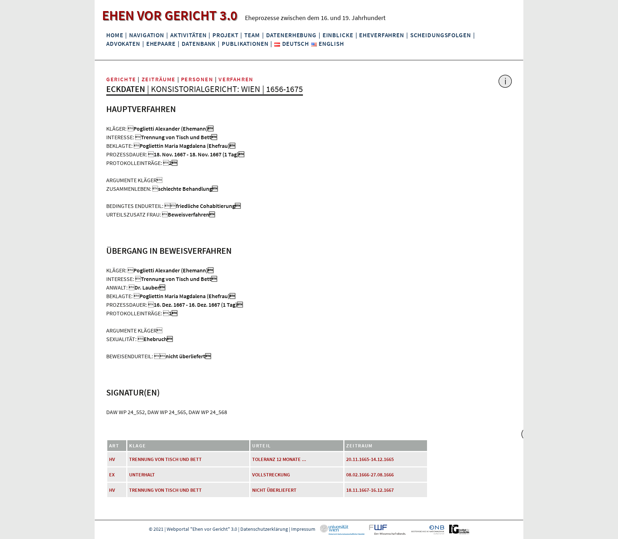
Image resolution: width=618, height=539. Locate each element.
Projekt (225, 35)
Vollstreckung (271, 474)
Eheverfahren (381, 35)
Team (252, 35)
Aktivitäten (188, 35)
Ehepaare (161, 44)
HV (112, 459)
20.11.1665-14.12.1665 (370, 459)
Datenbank (199, 44)
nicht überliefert (274, 490)
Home (114, 35)
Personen (197, 79)
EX (112, 474)
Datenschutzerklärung (264, 529)
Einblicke (338, 35)
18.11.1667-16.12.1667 (370, 490)
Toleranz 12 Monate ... (279, 459)
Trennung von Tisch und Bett (165, 459)
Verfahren (236, 79)
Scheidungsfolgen (440, 35)
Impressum (303, 529)
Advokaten (123, 44)
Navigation (146, 35)
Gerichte (121, 79)
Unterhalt (142, 474)
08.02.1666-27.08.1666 (370, 474)
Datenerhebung (291, 35)
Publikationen (245, 44)
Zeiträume (159, 79)
